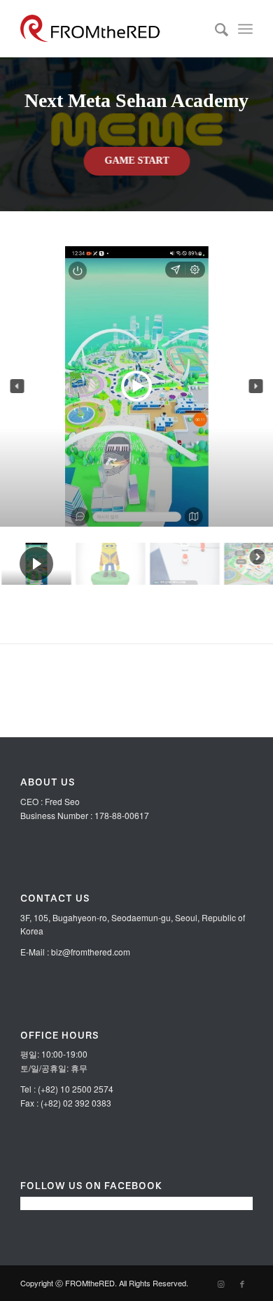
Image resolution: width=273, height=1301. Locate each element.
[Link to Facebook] (242, 1283)
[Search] (214, 29)
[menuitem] (214, 29)
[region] (136, 322)
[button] (17, 386)
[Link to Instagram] (221, 1283)
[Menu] (245, 28)
